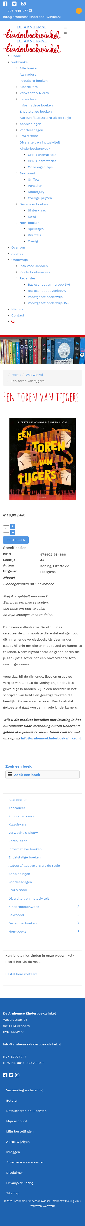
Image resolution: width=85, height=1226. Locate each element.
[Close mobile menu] (65, 33)
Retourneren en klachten (26, 1111)
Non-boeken (18, 931)
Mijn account (16, 1121)
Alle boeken (17, 800)
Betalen (12, 1100)
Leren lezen (17, 841)
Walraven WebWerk (42, 1205)
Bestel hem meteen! (21, 974)
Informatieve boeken (25, 849)
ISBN (7, 554)
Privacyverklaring (20, 1183)
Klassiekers (17, 824)
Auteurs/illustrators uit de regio (34, 866)
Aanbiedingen (19, 874)
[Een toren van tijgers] (42, 459)
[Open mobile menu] (65, 28)
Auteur (8, 565)
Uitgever (10, 571)
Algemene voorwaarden (25, 1162)
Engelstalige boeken (24, 857)
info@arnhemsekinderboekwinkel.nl (32, 17)
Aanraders (16, 808)
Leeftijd (9, 560)
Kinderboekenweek (23, 907)
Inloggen (13, 1152)
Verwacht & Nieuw (23, 833)
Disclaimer (14, 1173)
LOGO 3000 (17, 890)
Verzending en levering (24, 1090)
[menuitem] (16, 56)
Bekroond (16, 915)
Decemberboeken (22, 923)
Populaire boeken (22, 816)
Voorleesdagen (20, 882)
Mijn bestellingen (20, 1131)
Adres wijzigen (18, 1142)
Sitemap (12, 1193)
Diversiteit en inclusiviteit (28, 898)
